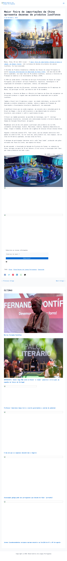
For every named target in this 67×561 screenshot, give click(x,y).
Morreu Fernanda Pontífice (12, 335)
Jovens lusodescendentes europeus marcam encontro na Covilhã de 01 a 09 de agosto (32, 542)
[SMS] (25, 275)
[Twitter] (9, 275)
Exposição (41, 269)
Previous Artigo (8, 281)
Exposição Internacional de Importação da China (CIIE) (27, 72)
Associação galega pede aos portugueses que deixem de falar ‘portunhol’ (28, 497)
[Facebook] (5, 275)
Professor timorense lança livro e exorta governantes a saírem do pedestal (29, 408)
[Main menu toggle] (63, 3)
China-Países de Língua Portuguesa (25, 269)
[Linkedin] (17, 275)
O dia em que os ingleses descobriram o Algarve (20, 453)
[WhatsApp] (21, 275)
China (10, 269)
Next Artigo (60, 281)
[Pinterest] (13, 275)
